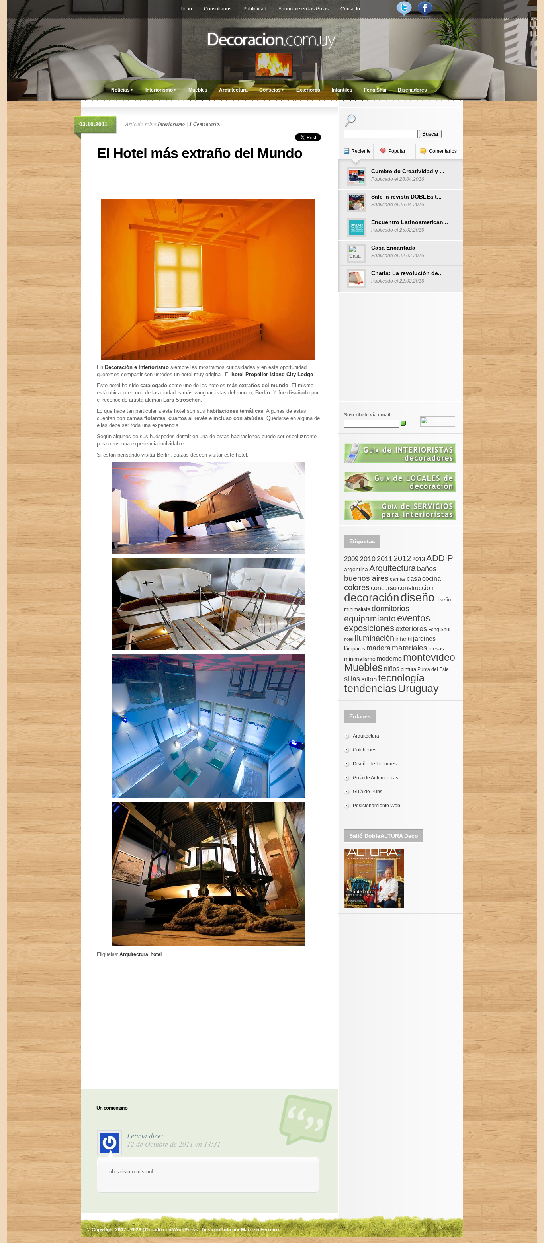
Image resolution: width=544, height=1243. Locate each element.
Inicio (186, 9)
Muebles (197, 90)
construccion (416, 588)
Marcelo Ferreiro (260, 1230)
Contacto (350, 9)
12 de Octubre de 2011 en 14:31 (174, 1144)
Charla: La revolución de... (407, 273)
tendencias (370, 688)
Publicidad (254, 9)
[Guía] (400, 461)
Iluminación (374, 638)
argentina (356, 569)
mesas (436, 649)
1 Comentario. (205, 123)
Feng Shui (375, 90)
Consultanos (217, 9)
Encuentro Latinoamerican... (409, 222)
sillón (369, 679)
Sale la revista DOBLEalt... (406, 196)
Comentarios (443, 151)
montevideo (429, 657)
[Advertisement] (208, 179)
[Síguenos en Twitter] (404, 15)
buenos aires (366, 578)
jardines (424, 638)
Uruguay (418, 688)
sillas (352, 679)
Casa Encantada (393, 247)
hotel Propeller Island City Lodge (272, 374)
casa (414, 578)
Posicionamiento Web (376, 805)
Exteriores (308, 90)
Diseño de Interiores (375, 764)
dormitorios (390, 608)
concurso (384, 588)
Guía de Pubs (367, 791)
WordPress (185, 1230)
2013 (418, 559)
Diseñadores (412, 90)
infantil (403, 639)
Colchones (364, 750)
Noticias (122, 90)
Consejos (272, 90)
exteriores (411, 629)
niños (391, 668)
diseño (417, 597)
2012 (402, 558)
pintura (408, 669)
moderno (389, 658)
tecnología (401, 678)
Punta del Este (433, 669)
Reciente (361, 151)
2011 (384, 559)
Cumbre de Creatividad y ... (407, 171)
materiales (409, 648)
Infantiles (342, 90)
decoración (371, 597)
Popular (396, 151)
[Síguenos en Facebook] (425, 15)
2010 (368, 559)
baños (426, 569)
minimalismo (360, 659)
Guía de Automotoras (375, 778)
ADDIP (439, 558)
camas (397, 579)
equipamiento (370, 618)
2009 (351, 559)
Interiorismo (161, 90)
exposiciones (369, 628)
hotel (156, 954)
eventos (413, 618)
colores (357, 587)
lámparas (354, 649)
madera (378, 648)
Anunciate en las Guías (303, 9)
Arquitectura (233, 90)
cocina (431, 578)
